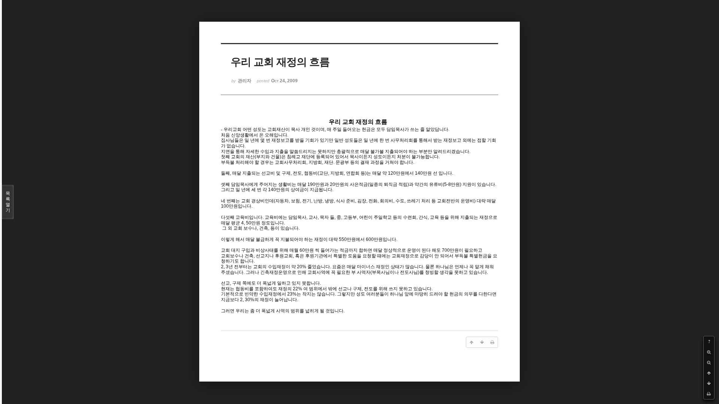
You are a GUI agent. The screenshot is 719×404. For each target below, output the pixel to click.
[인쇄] (709, 394)
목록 (8, 202)
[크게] (709, 352)
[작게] (709, 362)
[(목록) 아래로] (709, 383)
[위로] (709, 373)
